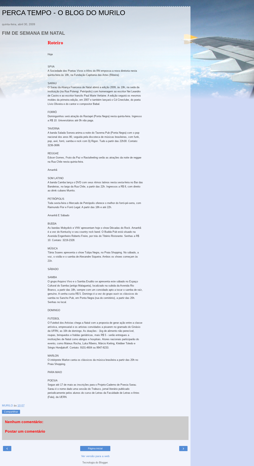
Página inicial (95, 448)
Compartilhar (11, 411)
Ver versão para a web (95, 456)
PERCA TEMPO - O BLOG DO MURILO (63, 12)
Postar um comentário (25, 431)
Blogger (103, 462)
